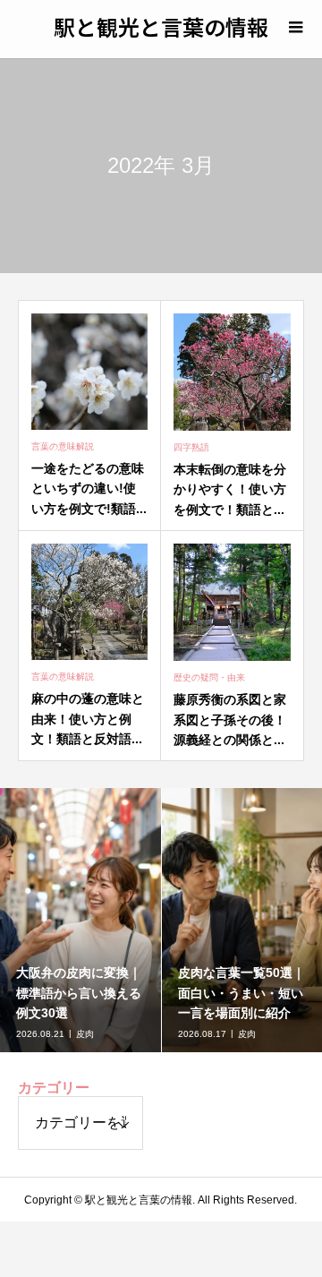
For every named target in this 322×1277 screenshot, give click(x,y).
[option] (81, 920)
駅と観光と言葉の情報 (161, 26)
